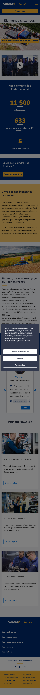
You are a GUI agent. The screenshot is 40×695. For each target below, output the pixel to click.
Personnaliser (20, 365)
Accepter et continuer (20, 352)
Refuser (20, 358)
